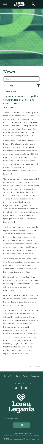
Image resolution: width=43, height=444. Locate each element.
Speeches (35, 376)
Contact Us (8, 376)
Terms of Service (30, 435)
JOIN (21, 425)
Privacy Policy (22, 376)
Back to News (11, 91)
